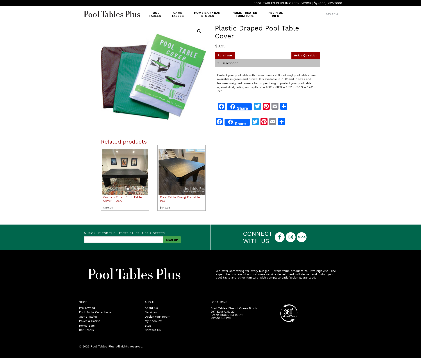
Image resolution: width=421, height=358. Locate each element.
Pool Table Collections (95, 312)
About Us (151, 307)
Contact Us (153, 330)
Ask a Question (306, 55)
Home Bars (87, 325)
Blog (148, 325)
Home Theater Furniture (244, 14)
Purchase (225, 55)
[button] (199, 31)
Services (151, 312)
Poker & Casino (89, 321)
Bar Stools (86, 330)
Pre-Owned (87, 307)
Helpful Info (275, 14)
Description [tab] (230, 63)
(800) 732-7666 (330, 3)
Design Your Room (157, 316)
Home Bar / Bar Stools (207, 14)
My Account (153, 321)
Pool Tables (155, 14)
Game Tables (177, 14)
